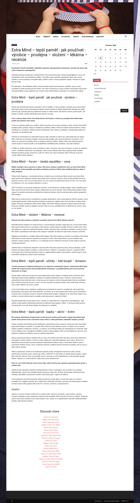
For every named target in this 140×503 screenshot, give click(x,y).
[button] (125, 37)
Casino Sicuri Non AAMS (50, 464)
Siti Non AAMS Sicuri (51, 448)
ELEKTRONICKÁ (87, 37)
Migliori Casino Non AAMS (51, 425)
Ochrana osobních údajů (111, 501)
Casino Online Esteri (51, 430)
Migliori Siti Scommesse (51, 420)
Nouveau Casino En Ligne (51, 438)
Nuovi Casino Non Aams (50, 422)
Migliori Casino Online (50, 443)
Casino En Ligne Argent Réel (51, 435)
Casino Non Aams (51, 446)
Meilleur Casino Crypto (51, 456)
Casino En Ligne (51, 467)
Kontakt (100, 37)
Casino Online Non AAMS (51, 451)
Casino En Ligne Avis (51, 417)
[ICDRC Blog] (70, 18)
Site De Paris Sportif (51, 427)
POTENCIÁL (65, 37)
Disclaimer (98, 501)
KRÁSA (55, 37)
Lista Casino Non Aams (51, 433)
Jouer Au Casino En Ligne (51, 461)
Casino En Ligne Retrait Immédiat (50, 459)
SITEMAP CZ (124, 501)
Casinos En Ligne (51, 440)
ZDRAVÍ (76, 37)
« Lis (94, 74)
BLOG (38, 37)
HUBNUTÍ (46, 37)
